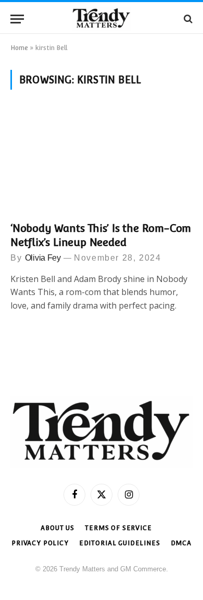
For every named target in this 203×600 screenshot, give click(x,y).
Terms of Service (118, 528)
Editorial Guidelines (119, 543)
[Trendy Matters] (101, 19)
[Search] (187, 19)
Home (19, 48)
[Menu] (17, 19)
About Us (57, 528)
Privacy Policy (40, 543)
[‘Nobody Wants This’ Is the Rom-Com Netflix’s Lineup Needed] (101, 162)
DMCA (181, 543)
